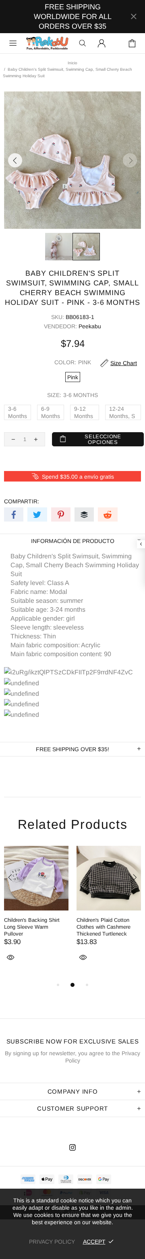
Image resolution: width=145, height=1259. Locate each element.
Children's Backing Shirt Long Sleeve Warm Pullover (32, 927)
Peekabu (47, 43)
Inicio (72, 63)
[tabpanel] (36, 913)
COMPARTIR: (21, 501)
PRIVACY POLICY (52, 1241)
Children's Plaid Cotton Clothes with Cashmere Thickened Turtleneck (103, 927)
